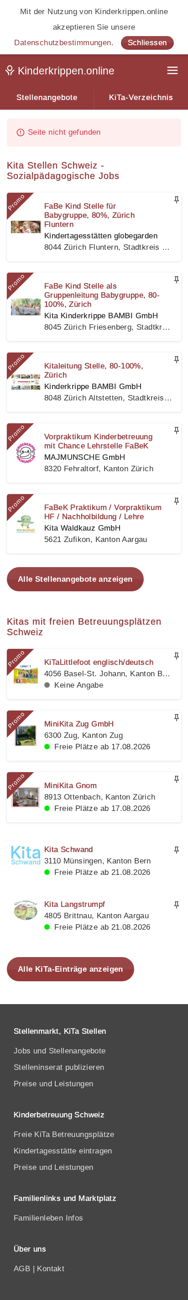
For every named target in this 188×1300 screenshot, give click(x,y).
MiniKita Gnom (70, 785)
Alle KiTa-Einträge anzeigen (70, 969)
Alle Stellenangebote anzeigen (75, 579)
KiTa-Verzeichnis (141, 97)
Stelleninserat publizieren (59, 1067)
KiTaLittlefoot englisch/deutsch (98, 662)
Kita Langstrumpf (74, 904)
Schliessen (147, 42)
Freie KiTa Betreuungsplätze (64, 1134)
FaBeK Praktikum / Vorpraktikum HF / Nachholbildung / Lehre (103, 512)
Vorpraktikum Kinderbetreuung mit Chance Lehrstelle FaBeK (98, 441)
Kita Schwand (68, 849)
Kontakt (50, 1268)
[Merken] (176, 200)
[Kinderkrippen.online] (62, 72)
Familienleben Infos (49, 1218)
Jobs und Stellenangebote (60, 1051)
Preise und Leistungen (53, 1083)
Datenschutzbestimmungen (62, 42)
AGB (22, 1268)
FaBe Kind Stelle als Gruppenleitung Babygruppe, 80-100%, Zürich (102, 295)
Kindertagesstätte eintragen (63, 1151)
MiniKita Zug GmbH (79, 724)
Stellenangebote (47, 97)
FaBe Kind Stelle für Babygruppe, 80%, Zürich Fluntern (89, 215)
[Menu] (173, 71)
